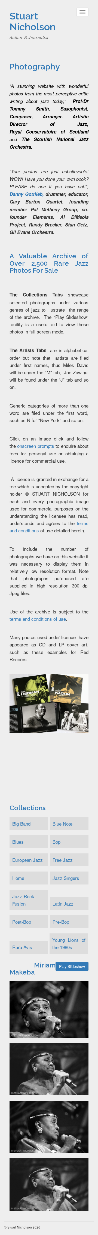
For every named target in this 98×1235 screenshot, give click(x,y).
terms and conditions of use (38, 618)
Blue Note (62, 823)
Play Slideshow (72, 966)
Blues (18, 841)
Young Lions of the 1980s (68, 943)
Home (18, 877)
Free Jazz (63, 859)
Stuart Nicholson (33, 21)
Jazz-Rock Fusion (23, 900)
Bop (56, 841)
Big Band (21, 823)
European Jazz (27, 859)
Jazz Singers (66, 877)
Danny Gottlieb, (27, 194)
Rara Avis (22, 947)
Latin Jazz (63, 903)
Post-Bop (21, 921)
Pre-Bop (61, 921)
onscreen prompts (35, 445)
